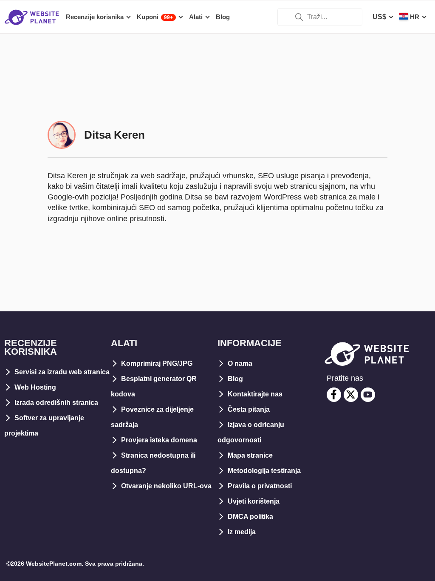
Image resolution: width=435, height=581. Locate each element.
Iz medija (242, 531)
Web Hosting (35, 387)
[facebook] (334, 394)
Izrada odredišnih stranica (56, 402)
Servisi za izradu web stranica (62, 372)
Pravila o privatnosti (260, 486)
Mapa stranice (250, 455)
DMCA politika (250, 516)
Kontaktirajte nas (255, 394)
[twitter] (351, 394)
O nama (240, 363)
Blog (235, 378)
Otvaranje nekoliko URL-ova (166, 486)
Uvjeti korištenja (254, 501)
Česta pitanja (249, 409)
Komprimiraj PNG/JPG (156, 363)
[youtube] (368, 394)
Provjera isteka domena (159, 440)
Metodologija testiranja (264, 470)
